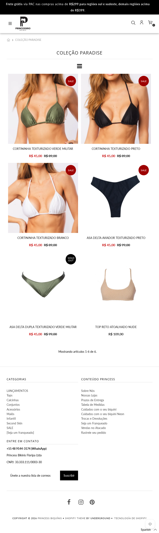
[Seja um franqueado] (20, 432)
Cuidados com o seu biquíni (98, 409)
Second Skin (14, 423)
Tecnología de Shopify (130, 518)
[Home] (9, 39)
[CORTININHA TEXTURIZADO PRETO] (116, 109)
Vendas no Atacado (93, 428)
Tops (9, 395)
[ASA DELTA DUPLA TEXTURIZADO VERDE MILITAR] (43, 287)
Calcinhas (13, 400)
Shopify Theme (75, 518)
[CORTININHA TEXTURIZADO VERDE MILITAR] (43, 109)
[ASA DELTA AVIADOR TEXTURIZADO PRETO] (116, 198)
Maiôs (10, 414)
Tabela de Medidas (93, 404)
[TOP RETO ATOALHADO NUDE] (116, 287)
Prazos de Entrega (92, 400)
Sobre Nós (88, 390)
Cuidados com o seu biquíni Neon (102, 414)
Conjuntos (13, 404)
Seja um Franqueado (94, 423)
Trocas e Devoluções (94, 418)
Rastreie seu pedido (93, 432)
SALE (10, 428)
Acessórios (13, 409)
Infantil (11, 418)
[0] (150, 23)
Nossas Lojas (89, 395)
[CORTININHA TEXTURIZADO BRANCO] (43, 198)
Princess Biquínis (50, 518)
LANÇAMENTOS (17, 390)
